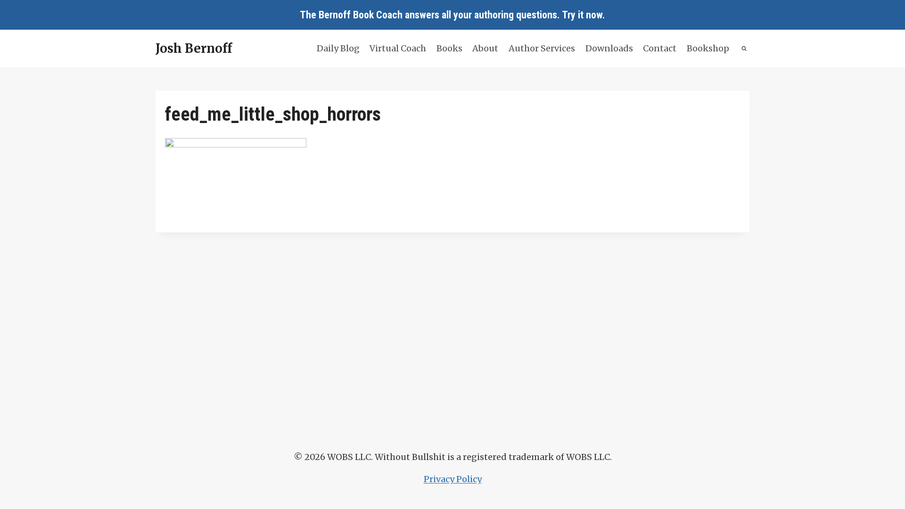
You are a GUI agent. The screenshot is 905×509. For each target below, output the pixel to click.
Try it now (582, 15)
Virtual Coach (398, 48)
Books (449, 48)
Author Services (542, 48)
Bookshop (708, 48)
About (485, 48)
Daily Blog (338, 48)
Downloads (609, 48)
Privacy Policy (453, 479)
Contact (659, 48)
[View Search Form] (744, 48)
